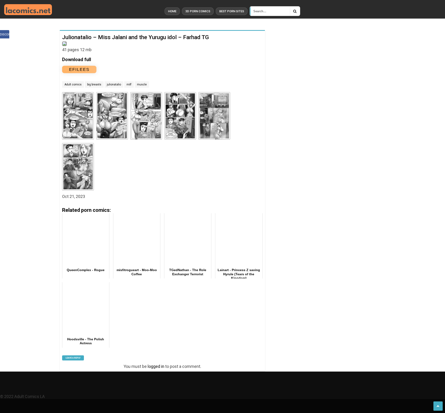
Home (172, 11)
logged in (156, 366)
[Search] (295, 11)
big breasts (94, 84)
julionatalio (114, 84)
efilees (79, 69)
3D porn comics (197, 11)
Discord (4, 34)
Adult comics (73, 84)
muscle (142, 84)
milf (129, 84)
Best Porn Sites (231, 11)
